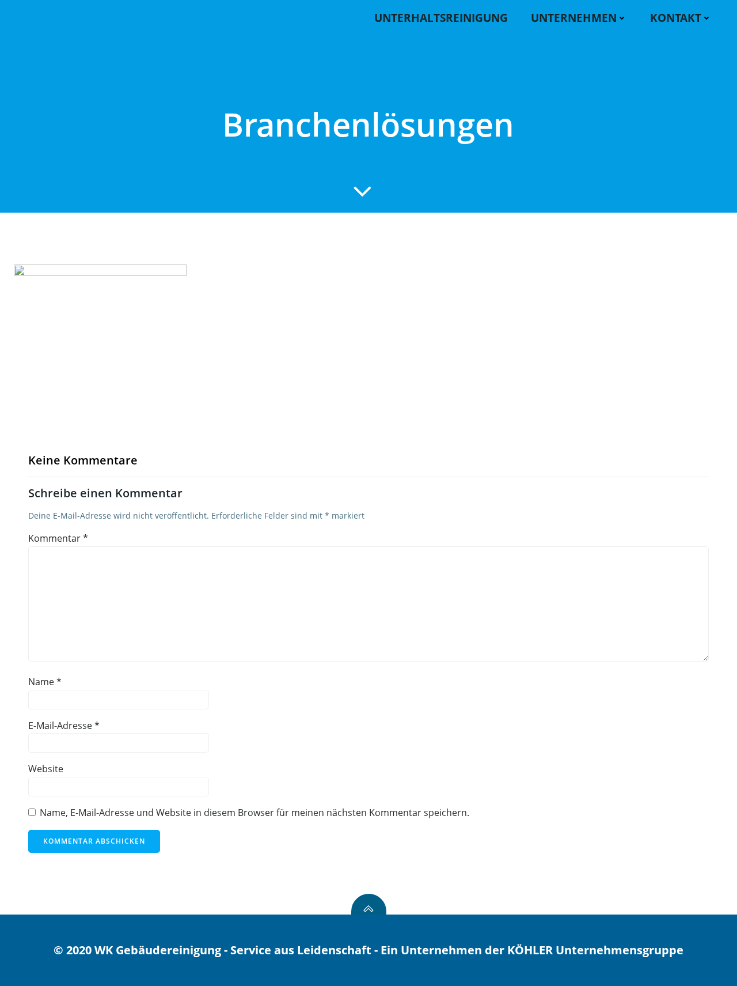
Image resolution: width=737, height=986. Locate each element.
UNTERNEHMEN (574, 17)
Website (45, 768)
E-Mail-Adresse (64, 725)
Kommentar (58, 538)
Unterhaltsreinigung (441, 17)
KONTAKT (675, 17)
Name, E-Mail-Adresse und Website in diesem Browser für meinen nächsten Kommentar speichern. (254, 812)
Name (45, 681)
